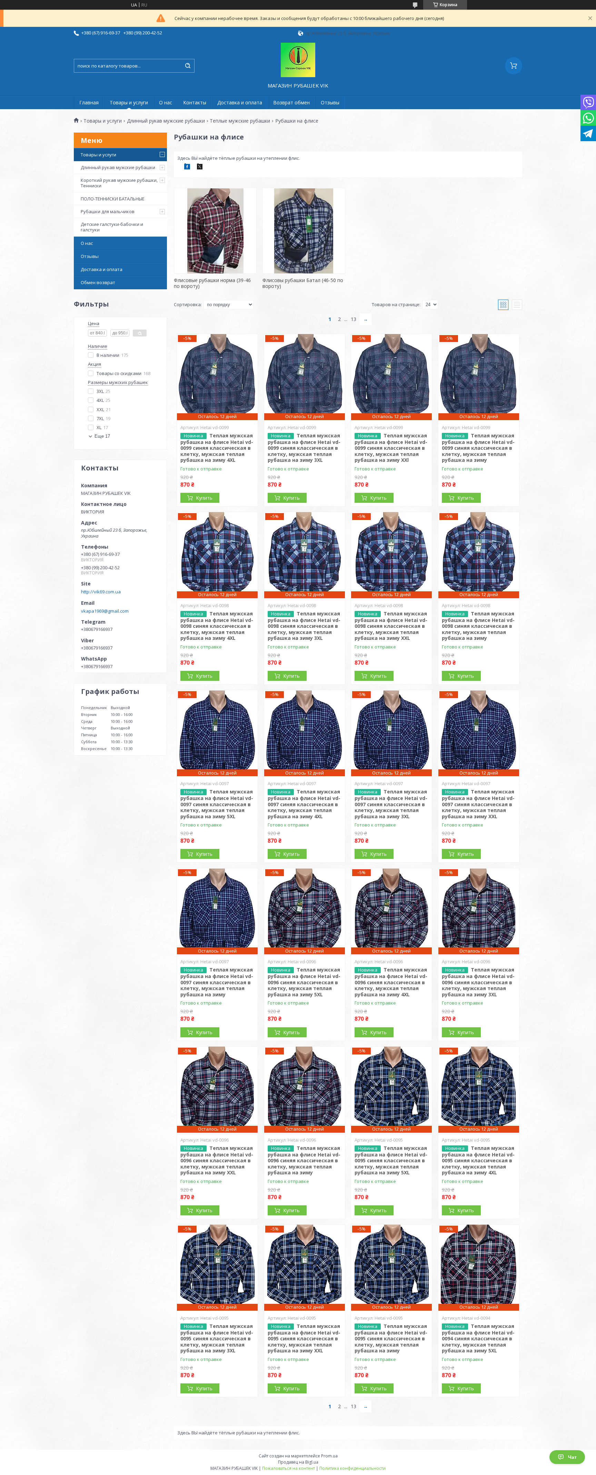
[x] (199, 168)
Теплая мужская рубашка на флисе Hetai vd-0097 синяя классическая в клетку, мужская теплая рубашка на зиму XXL (478, 804)
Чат (572, 1457)
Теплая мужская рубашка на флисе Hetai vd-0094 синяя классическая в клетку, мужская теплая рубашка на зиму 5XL (478, 1338)
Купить (204, 498)
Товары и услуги (129, 102)
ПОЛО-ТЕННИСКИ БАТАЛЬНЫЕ (113, 199)
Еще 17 (102, 436)
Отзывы (330, 102)
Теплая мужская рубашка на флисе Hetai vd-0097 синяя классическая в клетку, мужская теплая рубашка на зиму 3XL (391, 804)
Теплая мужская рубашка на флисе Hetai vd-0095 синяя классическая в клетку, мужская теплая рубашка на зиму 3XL (216, 1338)
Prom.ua (329, 1456)
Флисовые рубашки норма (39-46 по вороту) (212, 283)
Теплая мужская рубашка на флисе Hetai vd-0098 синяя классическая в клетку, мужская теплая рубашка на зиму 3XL (304, 626)
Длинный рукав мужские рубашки (166, 121)
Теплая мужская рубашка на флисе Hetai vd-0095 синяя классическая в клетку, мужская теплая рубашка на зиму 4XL (478, 1160)
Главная (89, 102)
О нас (165, 102)
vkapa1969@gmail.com (105, 611)
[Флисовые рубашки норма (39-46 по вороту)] (215, 231)
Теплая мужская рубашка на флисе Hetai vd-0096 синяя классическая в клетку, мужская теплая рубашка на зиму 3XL (478, 982)
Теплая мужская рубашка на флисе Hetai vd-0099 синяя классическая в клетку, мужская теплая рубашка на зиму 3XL (304, 448)
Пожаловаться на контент (288, 1468)
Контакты (194, 102)
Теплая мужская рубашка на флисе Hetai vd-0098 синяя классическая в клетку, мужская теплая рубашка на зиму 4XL (216, 626)
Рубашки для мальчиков (108, 211)
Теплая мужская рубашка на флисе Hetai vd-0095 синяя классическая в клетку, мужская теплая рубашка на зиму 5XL (391, 1160)
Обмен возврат (98, 282)
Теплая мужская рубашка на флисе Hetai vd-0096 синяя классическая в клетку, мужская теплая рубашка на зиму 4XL (391, 982)
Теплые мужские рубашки (240, 121)
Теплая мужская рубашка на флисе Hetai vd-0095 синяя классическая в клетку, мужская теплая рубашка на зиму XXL (304, 1338)
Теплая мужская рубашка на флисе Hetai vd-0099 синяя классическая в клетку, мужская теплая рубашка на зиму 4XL (216, 448)
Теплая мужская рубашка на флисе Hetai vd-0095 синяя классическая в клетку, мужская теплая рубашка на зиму (391, 1338)
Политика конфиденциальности (352, 1468)
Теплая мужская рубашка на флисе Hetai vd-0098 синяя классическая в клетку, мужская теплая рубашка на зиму (478, 626)
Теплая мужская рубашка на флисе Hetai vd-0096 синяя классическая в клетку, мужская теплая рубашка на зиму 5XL (304, 982)
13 (353, 319)
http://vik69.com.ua (101, 592)
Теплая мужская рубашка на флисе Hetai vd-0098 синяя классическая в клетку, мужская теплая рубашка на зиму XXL (391, 626)
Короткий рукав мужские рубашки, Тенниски (119, 183)
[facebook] (187, 168)
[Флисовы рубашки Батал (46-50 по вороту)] (303, 231)
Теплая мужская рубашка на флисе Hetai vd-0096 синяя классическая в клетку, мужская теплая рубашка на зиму (304, 1160)
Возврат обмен (291, 102)
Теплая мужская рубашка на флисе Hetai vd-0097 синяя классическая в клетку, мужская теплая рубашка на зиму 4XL (304, 804)
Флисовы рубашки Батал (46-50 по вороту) (302, 283)
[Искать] (188, 66)
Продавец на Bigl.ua (298, 1462)
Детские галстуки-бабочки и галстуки (112, 227)
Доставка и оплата (239, 102)
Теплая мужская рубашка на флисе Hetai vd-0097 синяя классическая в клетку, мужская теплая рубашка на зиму (216, 982)
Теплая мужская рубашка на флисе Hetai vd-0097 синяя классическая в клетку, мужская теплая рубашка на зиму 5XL (216, 804)
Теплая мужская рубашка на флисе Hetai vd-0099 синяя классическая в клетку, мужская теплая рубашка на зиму (478, 448)
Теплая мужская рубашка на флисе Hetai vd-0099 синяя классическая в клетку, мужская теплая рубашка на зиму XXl (391, 448)
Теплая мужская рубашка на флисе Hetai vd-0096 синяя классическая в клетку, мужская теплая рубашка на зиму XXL (216, 1160)
